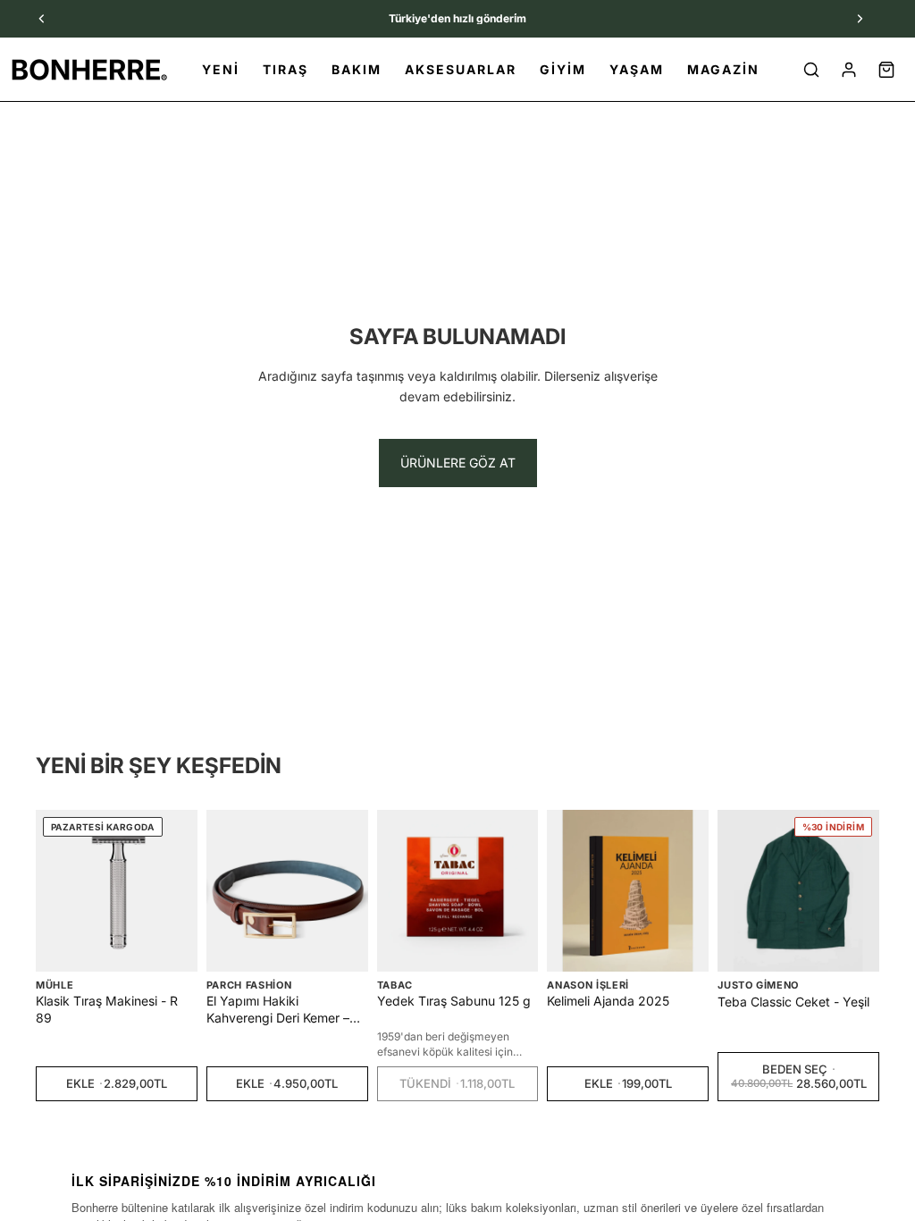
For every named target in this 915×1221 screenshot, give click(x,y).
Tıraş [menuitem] (285, 69)
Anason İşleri (588, 985)
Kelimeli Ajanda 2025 (608, 1000)
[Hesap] (849, 70)
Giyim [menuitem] (563, 69)
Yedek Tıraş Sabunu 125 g (454, 1000)
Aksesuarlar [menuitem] (460, 69)
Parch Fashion (249, 985)
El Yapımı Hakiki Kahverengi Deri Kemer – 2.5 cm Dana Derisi (277, 1009)
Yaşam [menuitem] (636, 69)
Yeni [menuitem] (220, 69)
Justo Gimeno (758, 985)
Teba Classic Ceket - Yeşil (793, 1001)
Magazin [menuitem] (723, 69)
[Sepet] (886, 70)
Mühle (54, 985)
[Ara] (811, 70)
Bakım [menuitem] (357, 69)
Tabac (395, 985)
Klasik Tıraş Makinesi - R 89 (107, 1008)
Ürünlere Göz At (458, 462)
